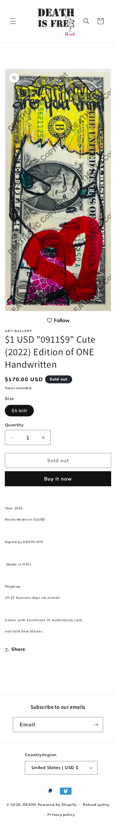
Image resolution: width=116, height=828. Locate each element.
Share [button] (18, 649)
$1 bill (23, 411)
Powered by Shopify (57, 804)
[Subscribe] (96, 724)
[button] (13, 21)
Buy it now (58, 479)
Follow (62, 320)
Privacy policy (61, 814)
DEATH (30, 804)
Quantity (14, 424)
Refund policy (96, 804)
